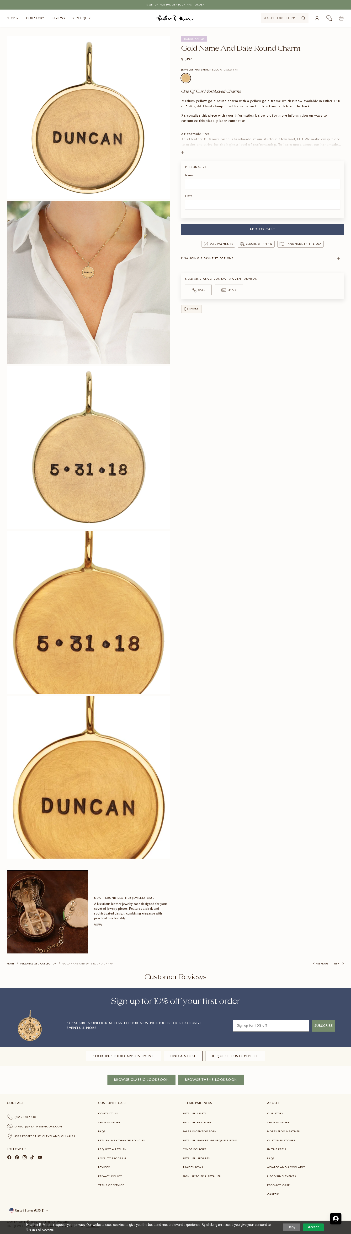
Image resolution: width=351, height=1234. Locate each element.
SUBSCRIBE (323, 1025)
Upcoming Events (281, 1176)
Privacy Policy (110, 1176)
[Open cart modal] (341, 18)
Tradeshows (193, 1167)
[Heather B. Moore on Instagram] (24, 1158)
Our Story (275, 1113)
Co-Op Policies (194, 1149)
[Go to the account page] (317, 18)
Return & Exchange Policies (121, 1140)
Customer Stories (281, 1140)
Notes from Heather (283, 1131)
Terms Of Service (111, 1185)
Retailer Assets (195, 1113)
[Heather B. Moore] (175, 18)
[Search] (303, 18)
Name (189, 175)
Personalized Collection (38, 964)
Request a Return (112, 1149)
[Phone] (329, 18)
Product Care (278, 1185)
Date (188, 196)
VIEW (98, 925)
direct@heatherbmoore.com (38, 1126)
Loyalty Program (112, 1158)
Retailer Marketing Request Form (210, 1140)
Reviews (104, 1167)
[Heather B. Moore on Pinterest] (17, 1158)
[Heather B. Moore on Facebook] (9, 1158)
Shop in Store (109, 1122)
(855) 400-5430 (25, 1116)
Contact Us (108, 1113)
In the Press (276, 1149)
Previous (322, 964)
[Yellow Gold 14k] (185, 78)
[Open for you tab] (335, 1218)
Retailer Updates (196, 1158)
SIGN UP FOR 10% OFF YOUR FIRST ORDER (175, 4)
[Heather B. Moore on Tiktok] (32, 1158)
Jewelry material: (210, 69)
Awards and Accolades (286, 1167)
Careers (273, 1194)
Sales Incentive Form (200, 1131)
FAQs (101, 1131)
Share (194, 309)
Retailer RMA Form (197, 1122)
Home (11, 964)
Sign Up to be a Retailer (202, 1176)
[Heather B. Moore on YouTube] (40, 1158)
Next (337, 964)
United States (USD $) (29, 1210)
